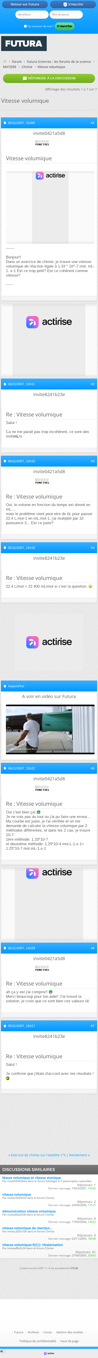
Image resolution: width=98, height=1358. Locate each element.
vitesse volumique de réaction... (27, 1228)
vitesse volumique (16, 1194)
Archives (33, 1332)
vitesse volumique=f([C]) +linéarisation (32, 1245)
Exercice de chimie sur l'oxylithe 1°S (38, 1155)
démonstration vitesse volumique (29, 1211)
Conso (47, 1332)
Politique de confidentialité (38, 1341)
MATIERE (9, 67)
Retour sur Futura (25, 4)
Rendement (78, 1155)
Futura (18, 1332)
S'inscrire (73, 4)
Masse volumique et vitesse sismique (31, 1177)
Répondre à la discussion (49, 78)
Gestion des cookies (69, 1332)
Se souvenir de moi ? (40, 26)
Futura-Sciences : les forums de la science (59, 61)
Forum (17, 61)
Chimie (27, 67)
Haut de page (69, 1341)
